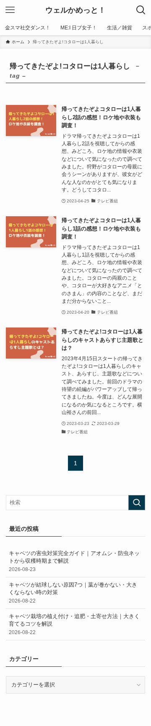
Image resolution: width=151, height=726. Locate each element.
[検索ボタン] (141, 10)
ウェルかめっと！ (75, 10)
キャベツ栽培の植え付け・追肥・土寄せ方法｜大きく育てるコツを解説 (74, 623)
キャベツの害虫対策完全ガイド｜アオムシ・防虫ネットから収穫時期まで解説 (74, 560)
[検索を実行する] (136, 502)
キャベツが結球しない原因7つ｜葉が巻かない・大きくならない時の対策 (73, 592)
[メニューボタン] (10, 10)
